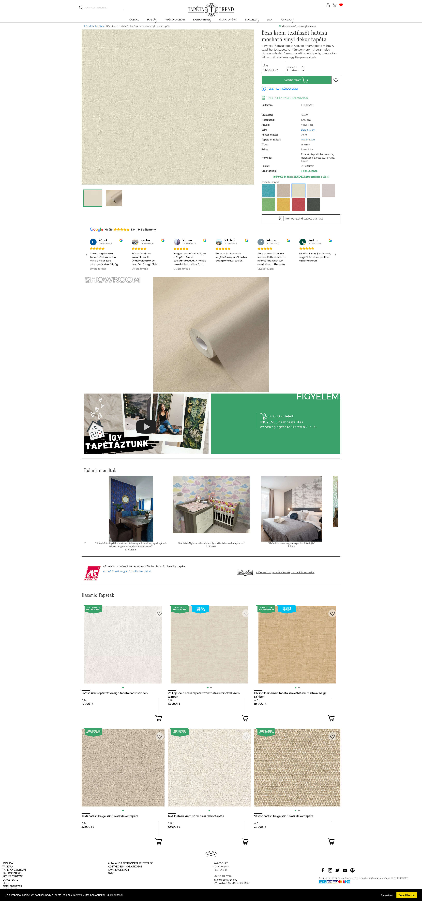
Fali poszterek (12, 873)
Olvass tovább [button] (98, 269)
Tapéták (99, 26)
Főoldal (88, 26)
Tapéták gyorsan (14, 869)
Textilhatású (308, 139)
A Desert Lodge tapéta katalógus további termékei (285, 572)
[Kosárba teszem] (158, 718)
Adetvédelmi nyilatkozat (125, 866)
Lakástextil (10, 879)
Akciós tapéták (12, 876)
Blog (5, 883)
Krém (312, 129)
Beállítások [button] (116, 895)
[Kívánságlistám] (341, 5)
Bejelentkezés (12, 886)
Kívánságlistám (118, 869)
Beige (304, 129)
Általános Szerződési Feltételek (130, 863)
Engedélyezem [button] (407, 895)
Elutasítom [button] (387, 895)
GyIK (111, 873)
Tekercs (295, 70)
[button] (335, 254)
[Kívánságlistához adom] (336, 80)
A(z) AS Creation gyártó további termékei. (127, 571)
